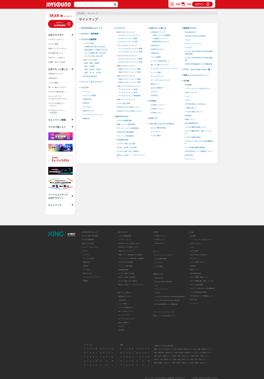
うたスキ (85, 87)
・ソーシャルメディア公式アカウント (200, 239)
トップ (80, 13)
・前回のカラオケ (87, 273)
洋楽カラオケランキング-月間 (130, 82)
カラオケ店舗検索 (88, 239)
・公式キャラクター (195, 243)
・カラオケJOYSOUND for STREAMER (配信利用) (169, 296)
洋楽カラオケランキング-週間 (130, 79)
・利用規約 (192, 266)
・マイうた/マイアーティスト (91, 277)
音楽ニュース (196, 75)
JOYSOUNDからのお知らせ (195, 104)
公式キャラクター (191, 92)
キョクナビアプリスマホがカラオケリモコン (58, 97)
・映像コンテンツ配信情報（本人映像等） (130, 254)
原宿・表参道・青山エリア (199, 363)
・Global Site (193, 299)
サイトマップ (190, 159)
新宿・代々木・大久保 (92, 73)
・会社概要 (192, 236)
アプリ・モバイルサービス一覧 (196, 69)
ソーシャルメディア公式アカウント (198, 89)
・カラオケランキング (124, 239)
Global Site (189, 155)
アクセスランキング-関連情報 (130, 96)
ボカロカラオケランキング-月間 (130, 62)
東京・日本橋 (89, 66)
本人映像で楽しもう (55, 53)
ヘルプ (187, 96)
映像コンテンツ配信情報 (126, 124)
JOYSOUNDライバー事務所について (198, 151)
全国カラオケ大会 (88, 243)
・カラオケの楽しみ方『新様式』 (127, 281)
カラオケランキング (55, 39)
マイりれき (87, 107)
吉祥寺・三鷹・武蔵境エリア (163, 359)
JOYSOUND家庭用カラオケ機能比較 (198, 64)
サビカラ (154, 92)
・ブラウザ (156, 293)
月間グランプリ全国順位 (161, 35)
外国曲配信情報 (122, 140)
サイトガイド (156, 132)
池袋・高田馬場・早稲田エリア (163, 352)
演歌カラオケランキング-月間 (130, 72)
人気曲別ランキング (159, 38)
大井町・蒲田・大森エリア (199, 356)
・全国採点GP (86, 262)
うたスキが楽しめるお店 (93, 56)
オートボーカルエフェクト (161, 80)
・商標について (193, 269)
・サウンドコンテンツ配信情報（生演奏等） (131, 258)
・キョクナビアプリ (123, 315)
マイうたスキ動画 (89, 95)
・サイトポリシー (194, 258)
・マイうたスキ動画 (88, 258)
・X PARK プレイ (158, 243)
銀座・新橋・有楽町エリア (201, 349)
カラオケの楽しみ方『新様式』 (128, 151)
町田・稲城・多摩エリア (181, 359)
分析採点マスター (157, 49)
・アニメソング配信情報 (124, 266)
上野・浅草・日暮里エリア (162, 356)
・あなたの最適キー (123, 322)
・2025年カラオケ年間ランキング (127, 247)
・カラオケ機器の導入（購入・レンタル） (202, 281)
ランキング (120, 28)
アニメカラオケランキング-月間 (130, 52)
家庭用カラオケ (190, 28)
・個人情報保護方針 (195, 273)
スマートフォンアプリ (193, 44)
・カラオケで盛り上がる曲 (125, 273)
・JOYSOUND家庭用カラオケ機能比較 (165, 304)
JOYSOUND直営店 (90, 76)
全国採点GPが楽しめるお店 (94, 47)
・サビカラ (120, 326)
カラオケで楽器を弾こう (160, 61)
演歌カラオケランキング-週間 (130, 69)
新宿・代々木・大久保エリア (163, 349)
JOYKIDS (154, 95)
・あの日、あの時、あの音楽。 (127, 277)
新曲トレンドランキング (126, 99)
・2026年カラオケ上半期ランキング (128, 243)
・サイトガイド (158, 262)
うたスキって (67, 16)
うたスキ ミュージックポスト (162, 124)
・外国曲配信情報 (122, 269)
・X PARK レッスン (159, 239)
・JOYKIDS (121, 330)
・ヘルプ (191, 247)
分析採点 (86, 103)
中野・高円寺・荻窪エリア (180, 363)
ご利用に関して (190, 108)
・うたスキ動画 (122, 304)
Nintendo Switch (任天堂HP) (195, 36)
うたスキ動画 (156, 57)
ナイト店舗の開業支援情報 (195, 147)
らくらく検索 (156, 72)
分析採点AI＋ (156, 45)
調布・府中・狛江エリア (198, 359)
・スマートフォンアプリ (160, 289)
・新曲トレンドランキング (125, 251)
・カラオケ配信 (158, 266)
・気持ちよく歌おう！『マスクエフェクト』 (131, 284)
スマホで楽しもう (57, 127)
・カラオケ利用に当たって (197, 262)
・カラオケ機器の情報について (198, 277)
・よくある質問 (194, 251)
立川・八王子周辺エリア (202, 352)
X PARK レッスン (157, 109)
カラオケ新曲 (53, 44)
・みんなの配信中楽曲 (160, 258)
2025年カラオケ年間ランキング (129, 107)
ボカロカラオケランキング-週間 (130, 59)
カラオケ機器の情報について (195, 127)
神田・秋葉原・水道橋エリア (184, 352)
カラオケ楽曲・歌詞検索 (90, 236)
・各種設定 (85, 281)
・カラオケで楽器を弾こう (125, 307)
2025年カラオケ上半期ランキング (129, 111)
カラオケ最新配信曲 (124, 120)
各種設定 (86, 118)
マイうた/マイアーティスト (93, 115)
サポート (188, 100)
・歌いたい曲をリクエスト (125, 311)
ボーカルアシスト (157, 76)
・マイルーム (86, 254)
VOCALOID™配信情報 (125, 132)
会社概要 (188, 85)
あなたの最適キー (157, 88)
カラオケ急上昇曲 (123, 103)
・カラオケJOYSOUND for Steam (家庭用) (166, 300)
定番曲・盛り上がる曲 (56, 62)
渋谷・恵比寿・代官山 (92, 69)
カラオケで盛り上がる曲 (126, 144)
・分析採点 (85, 266)
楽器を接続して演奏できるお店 (96, 50)
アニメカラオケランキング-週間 (130, 49)
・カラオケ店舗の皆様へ (196, 284)
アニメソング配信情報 (125, 136)
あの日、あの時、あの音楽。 (127, 147)
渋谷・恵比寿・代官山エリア (183, 349)
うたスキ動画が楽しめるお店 (95, 53)
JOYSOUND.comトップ (91, 28)
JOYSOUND (58, 5)
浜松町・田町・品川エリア (180, 356)
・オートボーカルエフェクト (126, 318)
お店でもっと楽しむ (158, 28)
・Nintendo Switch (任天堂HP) (162, 281)
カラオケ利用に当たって (194, 112)
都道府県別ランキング (160, 42)
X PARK (152, 101)
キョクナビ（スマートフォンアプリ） (165, 69)
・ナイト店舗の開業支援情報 (198, 292)
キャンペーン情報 (57, 120)
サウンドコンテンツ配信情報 (127, 128)
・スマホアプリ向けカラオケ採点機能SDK (202, 288)
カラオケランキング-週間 (128, 38)
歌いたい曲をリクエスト (160, 65)
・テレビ (156, 285)
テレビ (187, 40)
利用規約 (188, 116)
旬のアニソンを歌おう (56, 58)
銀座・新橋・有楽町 (91, 63)
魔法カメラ (155, 84)
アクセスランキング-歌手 (128, 92)
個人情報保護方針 (191, 123)
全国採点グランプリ (158, 32)
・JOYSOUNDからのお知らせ (198, 254)
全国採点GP (87, 99)
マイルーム (87, 91)
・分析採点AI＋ (122, 300)
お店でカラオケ (122, 116)
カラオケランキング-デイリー (130, 35)
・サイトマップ (193, 303)
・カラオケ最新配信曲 (124, 236)
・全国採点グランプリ (124, 296)
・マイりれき (86, 269)
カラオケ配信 (156, 135)
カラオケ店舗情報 (89, 39)
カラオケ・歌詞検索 (89, 34)
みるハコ (153, 118)
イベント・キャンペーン (91, 82)
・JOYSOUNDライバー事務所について (201, 296)
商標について (190, 119)
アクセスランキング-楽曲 (128, 89)
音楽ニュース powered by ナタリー (165, 315)
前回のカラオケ (88, 111)
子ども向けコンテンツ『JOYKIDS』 (56, 111)
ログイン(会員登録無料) (60, 24)
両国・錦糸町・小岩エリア (162, 363)
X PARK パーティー (158, 105)
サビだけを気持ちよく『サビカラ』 (56, 104)
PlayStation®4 (190, 32)
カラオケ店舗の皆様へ (193, 137)
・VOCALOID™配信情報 (125, 262)
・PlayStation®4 (158, 278)
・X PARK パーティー (160, 236)
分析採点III (155, 53)
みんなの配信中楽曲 (158, 128)
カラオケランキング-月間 (128, 42)
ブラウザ (188, 48)
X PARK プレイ (156, 113)
